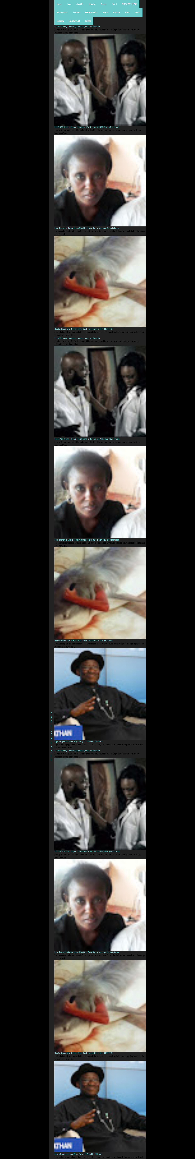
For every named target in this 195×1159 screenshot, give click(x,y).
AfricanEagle (51, 736)
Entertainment (62, 12)
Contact (104, 4)
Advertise (92, 4)
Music (127, 12)
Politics (88, 20)
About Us (79, 4)
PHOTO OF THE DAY (129, 4)
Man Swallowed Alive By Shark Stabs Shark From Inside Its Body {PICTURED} (83, 328)
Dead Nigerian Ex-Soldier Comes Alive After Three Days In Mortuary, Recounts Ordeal (86, 228)
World (114, 4)
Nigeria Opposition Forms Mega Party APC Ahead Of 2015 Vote (78, 741)
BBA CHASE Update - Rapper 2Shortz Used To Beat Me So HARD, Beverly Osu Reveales (87, 127)
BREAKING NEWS (91, 12)
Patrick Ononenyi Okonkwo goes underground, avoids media (77, 26)
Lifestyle (116, 12)
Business (76, 12)
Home (59, 4)
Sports (105, 12)
